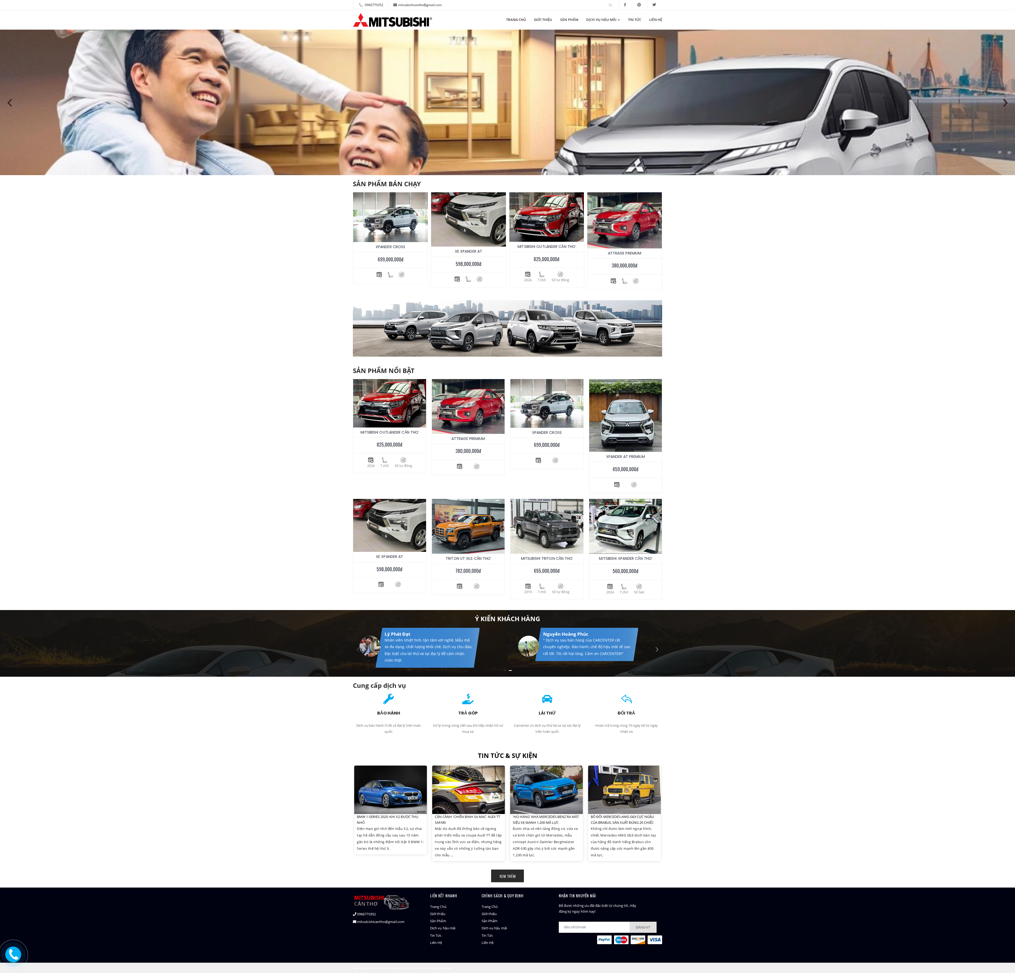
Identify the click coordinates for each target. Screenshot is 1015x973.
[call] (13, 953)
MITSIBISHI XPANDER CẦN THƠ (625, 558)
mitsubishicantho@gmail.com (420, 5)
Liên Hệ (655, 19)
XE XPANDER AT (468, 251)
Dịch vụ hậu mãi (601, 19)
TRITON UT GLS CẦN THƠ (468, 558)
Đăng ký (643, 927)
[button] (611, 5)
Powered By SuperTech (435, 968)
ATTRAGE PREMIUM (625, 253)
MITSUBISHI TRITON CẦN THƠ (547, 558)
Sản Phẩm (569, 19)
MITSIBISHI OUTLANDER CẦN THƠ (546, 246)
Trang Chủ (516, 19)
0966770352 (374, 5)
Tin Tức (635, 19)
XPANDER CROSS (390, 246)
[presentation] (9, 102)
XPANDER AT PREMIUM (625, 456)
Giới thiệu (543, 19)
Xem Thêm (508, 876)
